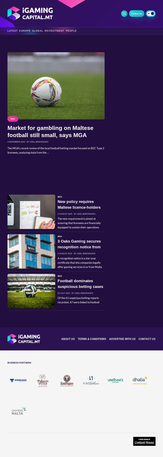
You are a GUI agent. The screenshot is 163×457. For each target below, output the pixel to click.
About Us (68, 339)
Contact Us (147, 339)
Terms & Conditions (92, 339)
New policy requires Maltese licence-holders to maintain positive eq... (80, 207)
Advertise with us (122, 339)
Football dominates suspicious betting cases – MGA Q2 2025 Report (80, 286)
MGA (13, 119)
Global (37, 31)
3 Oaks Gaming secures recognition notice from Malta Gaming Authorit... (80, 247)
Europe (24, 31)
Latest (12, 31)
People (71, 31)
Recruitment (54, 31)
